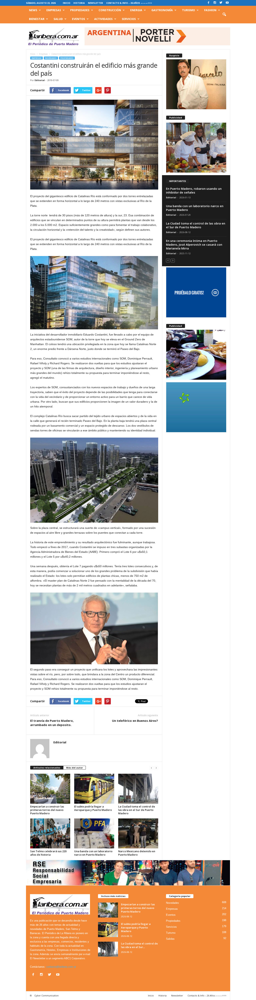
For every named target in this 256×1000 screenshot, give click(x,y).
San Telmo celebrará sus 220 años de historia (48, 852)
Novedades (51, 58)
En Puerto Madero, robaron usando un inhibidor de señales (194, 190)
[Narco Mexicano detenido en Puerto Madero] (138, 833)
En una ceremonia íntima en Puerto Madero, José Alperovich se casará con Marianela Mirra (194, 244)
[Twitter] (221, 3)
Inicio (66, 2)
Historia (79, 2)
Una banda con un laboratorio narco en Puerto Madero (93, 852)
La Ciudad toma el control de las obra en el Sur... (139, 945)
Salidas (170, 938)
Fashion (210, 10)
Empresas (53, 10)
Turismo (188, 10)
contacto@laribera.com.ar (61, 966)
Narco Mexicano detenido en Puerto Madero (136, 852)
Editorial (40, 80)
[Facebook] (208, 3)
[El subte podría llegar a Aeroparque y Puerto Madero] (94, 789)
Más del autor (74, 767)
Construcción (110, 10)
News (33, 10)
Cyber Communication (46, 995)
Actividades (103, 19)
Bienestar (36, 19)
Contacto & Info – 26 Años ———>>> (129, 2)
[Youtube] (227, 3)
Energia (136, 10)
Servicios (129, 19)
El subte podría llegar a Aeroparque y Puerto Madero (93, 808)
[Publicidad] (196, 148)
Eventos (78, 19)
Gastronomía (162, 10)
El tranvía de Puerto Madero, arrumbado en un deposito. (52, 723)
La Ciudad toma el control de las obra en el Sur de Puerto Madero (136, 810)
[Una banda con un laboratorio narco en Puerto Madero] (94, 833)
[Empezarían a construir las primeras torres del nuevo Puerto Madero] (50, 789)
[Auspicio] (196, 84)
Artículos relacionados (46, 767)
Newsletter (95, 2)
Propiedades (79, 10)
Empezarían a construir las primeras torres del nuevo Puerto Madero (47, 810)
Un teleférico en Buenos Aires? (135, 721)
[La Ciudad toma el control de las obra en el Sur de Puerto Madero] (138, 789)
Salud (58, 19)
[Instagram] (214, 3)
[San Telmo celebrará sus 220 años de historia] (50, 833)
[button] (224, 14)
